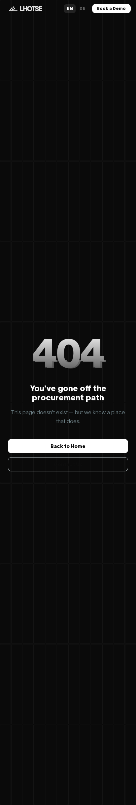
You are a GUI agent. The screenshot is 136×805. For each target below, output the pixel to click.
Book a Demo (111, 8)
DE (82, 8)
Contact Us (68, 464)
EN (70, 8)
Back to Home (68, 446)
